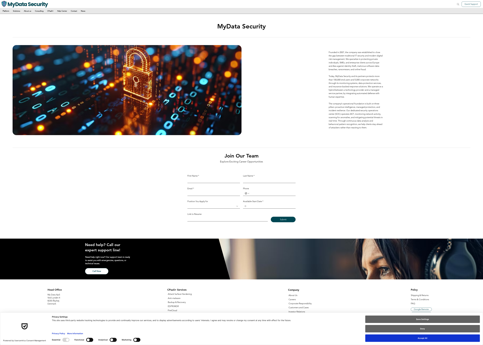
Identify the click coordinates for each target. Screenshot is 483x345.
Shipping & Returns (420, 295)
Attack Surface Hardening (180, 294)
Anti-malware (174, 298)
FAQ (413, 303)
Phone (246, 188)
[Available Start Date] (245, 206)
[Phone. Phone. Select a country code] (247, 193)
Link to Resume (194, 214)
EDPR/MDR (173, 306)
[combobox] (213, 206)
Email (190, 188)
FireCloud (172, 310)
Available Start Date (253, 201)
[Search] (458, 4)
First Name (193, 176)
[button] (6, 10)
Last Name (249, 176)
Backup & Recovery (177, 302)
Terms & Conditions (420, 299)
